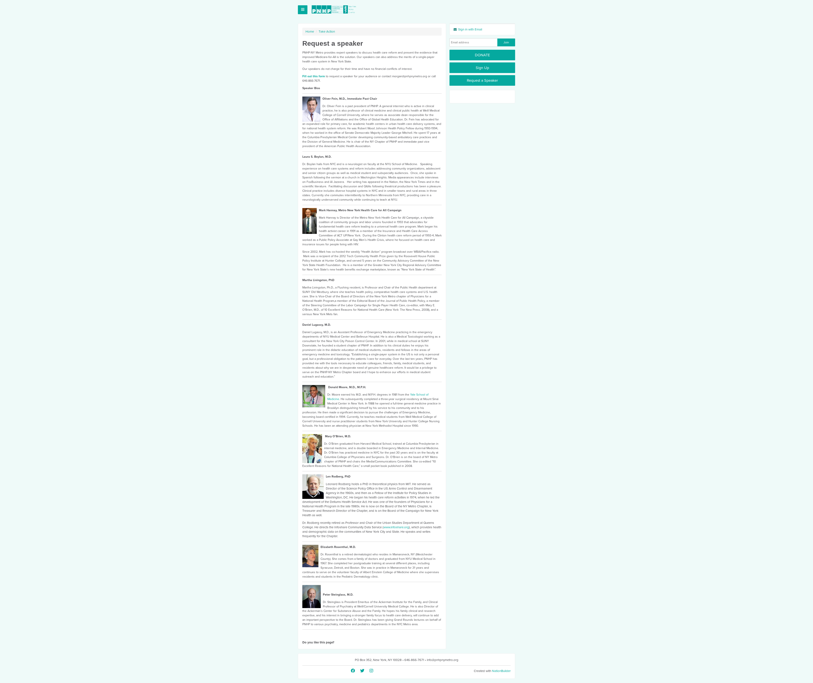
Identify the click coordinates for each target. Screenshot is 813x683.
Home (310, 31)
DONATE (482, 55)
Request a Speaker (482, 80)
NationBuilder (501, 671)
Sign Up (482, 67)
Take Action (327, 31)
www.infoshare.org (396, 527)
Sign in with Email (469, 29)
